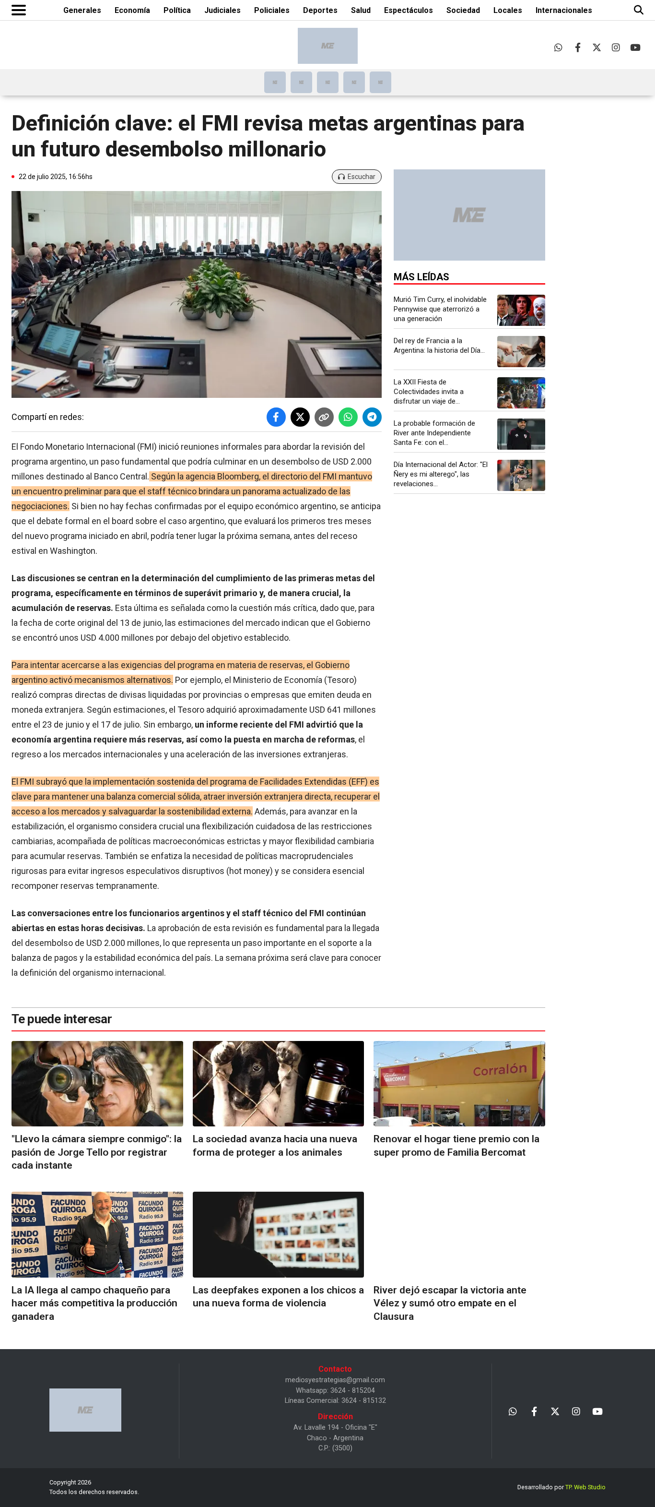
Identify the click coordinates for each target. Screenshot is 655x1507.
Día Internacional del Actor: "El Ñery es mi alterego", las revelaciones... (441, 474)
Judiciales (222, 10)
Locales (507, 10)
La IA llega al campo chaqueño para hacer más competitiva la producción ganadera (94, 1303)
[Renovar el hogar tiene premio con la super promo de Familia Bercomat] (459, 1084)
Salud (361, 10)
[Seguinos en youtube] (635, 47)
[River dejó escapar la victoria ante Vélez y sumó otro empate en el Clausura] (459, 1235)
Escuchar (361, 176)
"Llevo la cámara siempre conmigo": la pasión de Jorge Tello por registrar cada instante (97, 1152)
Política (177, 10)
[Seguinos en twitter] (596, 47)
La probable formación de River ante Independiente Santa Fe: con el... (434, 433)
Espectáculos (408, 10)
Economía (132, 10)
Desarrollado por (561, 1487)
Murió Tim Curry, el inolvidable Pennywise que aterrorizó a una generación (440, 309)
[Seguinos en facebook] (577, 47)
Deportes (320, 10)
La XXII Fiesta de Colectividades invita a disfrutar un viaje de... (429, 392)
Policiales (272, 10)
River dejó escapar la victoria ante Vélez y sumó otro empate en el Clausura (450, 1303)
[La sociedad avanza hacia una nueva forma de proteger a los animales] (278, 1084)
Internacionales (564, 10)
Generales (82, 10)
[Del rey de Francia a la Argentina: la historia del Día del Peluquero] (521, 351)
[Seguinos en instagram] (616, 47)
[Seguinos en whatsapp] (558, 47)
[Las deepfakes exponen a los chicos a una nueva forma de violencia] (278, 1235)
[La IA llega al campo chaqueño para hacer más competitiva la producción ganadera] (97, 1235)
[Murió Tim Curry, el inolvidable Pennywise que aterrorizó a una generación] (521, 310)
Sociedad (463, 10)
